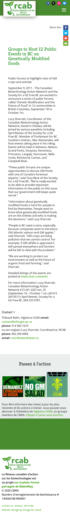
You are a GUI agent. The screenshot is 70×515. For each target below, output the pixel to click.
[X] (53, 3)
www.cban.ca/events (34, 276)
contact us (7, 505)
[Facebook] (48, 3)
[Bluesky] (65, 3)
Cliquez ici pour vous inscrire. (44, 415)
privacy (18, 505)
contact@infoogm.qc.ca (17, 322)
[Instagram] (59, 3)
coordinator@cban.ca (25, 338)
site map (28, 505)
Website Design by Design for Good (21, 509)
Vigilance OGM (42, 411)
